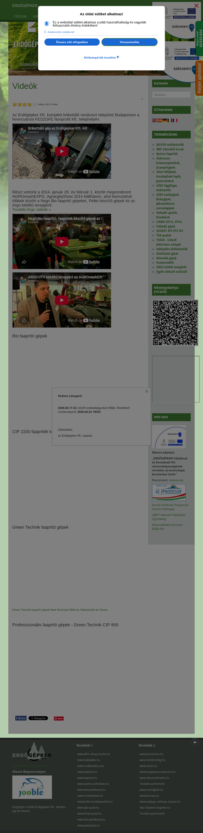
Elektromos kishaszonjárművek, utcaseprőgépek (168, 163)
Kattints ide (176, 480)
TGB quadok (163, 235)
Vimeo (103, 610)
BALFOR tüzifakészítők (170, 144)
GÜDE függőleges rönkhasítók (166, 187)
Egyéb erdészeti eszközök (171, 271)
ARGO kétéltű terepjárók (171, 267)
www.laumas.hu (149, 795)
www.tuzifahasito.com (90, 766)
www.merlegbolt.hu (151, 790)
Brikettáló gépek (166, 258)
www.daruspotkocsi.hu (91, 819)
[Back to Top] (195, 742)
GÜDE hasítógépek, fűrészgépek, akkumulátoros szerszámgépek (168, 201)
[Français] (175, 120)
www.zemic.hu (148, 766)
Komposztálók (165, 262)
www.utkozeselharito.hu (154, 778)
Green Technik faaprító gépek (31, 610)
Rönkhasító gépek (167, 253)
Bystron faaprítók (167, 154)
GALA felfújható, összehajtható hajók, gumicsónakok (168, 176)
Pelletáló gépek (165, 226)
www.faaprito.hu (87, 772)
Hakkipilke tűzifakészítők (172, 249)
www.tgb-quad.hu (88, 807)
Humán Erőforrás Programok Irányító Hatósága (170, 507)
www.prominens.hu (151, 754)
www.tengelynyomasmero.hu (158, 772)
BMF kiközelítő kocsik (170, 149)
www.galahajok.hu (88, 825)
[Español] (159, 120)
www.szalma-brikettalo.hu (93, 784)
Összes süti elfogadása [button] (72, 42)
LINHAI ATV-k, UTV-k (169, 222)
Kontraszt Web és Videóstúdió (76, 610)
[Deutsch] (165, 120)
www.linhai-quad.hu (89, 813)
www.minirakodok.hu (90, 795)
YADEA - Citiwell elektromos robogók (168, 242)
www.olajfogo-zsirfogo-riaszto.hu (160, 801)
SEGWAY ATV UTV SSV (169, 231)
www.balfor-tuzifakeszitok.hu (95, 801)
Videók (24, 86)
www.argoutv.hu (87, 778)
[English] (154, 120)
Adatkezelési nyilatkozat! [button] (61, 32)
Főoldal (20, 16)
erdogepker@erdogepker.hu (30, 766)
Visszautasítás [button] (129, 42)
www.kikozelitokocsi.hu (91, 790)
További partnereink (152, 784)
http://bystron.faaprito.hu (155, 807)
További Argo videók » (31, 209)
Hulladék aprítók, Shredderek (167, 214)
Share (21, 718)
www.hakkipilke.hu (88, 760)
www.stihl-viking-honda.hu (93, 754)
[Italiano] (170, 120)
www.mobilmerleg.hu (153, 760)
